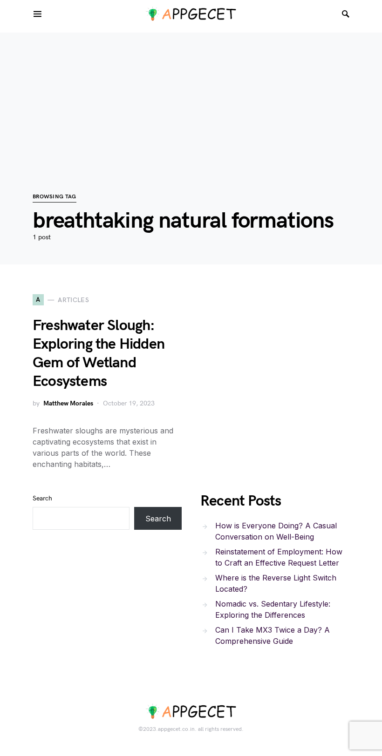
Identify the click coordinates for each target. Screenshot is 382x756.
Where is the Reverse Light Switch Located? (275, 583)
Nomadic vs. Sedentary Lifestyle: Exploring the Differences (272, 609)
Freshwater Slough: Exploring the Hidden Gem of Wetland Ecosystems (98, 354)
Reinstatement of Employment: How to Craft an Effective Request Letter (278, 557)
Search (42, 498)
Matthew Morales (68, 403)
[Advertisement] (191, 98)
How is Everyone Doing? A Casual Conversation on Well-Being (276, 531)
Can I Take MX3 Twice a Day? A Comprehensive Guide (272, 635)
